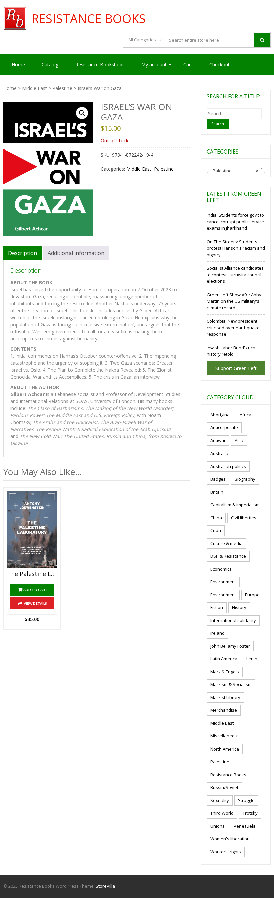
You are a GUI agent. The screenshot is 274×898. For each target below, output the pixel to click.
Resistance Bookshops (100, 64)
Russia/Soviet (224, 787)
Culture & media (226, 543)
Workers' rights (225, 852)
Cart (187, 64)
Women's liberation (230, 839)
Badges (218, 479)
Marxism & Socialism (231, 684)
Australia (219, 453)
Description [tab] (22, 253)
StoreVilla (105, 886)
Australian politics (228, 466)
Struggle (246, 800)
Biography (245, 479)
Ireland (217, 633)
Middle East (34, 88)
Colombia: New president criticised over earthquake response (233, 327)
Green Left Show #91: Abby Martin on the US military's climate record (234, 301)
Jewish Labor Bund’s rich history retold (231, 351)
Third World (222, 813)
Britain (216, 492)
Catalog (50, 64)
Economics (221, 569)
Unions (217, 826)
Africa (245, 415)
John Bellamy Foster (230, 646)
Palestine (62, 88)
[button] (82, 113)
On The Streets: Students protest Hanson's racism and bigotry (236, 248)
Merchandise (223, 710)
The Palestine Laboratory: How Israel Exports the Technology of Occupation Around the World (32, 574)
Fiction (216, 607)
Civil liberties (243, 518)
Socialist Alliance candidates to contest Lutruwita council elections (235, 274)
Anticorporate (224, 427)
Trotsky (250, 813)
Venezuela (245, 826)
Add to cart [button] (35, 590)
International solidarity (233, 620)
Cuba (215, 530)
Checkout (219, 64)
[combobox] (236, 168)
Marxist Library (225, 697)
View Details (35, 603)
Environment (223, 582)
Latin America (223, 659)
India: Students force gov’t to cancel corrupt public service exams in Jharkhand (235, 221)
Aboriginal (220, 415)
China (216, 518)
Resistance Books (88, 19)
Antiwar (218, 440)
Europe (252, 595)
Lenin (251, 659)
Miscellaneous (225, 736)
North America (224, 749)
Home (18, 64)
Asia (239, 440)
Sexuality (219, 800)
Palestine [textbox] (234, 171)
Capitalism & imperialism (235, 505)
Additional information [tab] (76, 253)
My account (154, 64)
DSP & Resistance (228, 556)
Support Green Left (236, 368)
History (239, 607)
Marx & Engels (224, 672)
